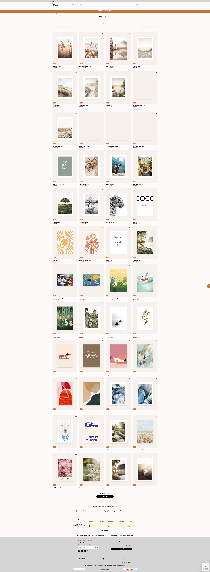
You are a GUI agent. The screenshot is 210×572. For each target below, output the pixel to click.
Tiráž (105, 565)
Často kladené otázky (126, 559)
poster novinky (81, 559)
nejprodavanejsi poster (83, 558)
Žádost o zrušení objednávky (127, 560)
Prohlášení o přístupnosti (105, 560)
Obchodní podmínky (89, 565)
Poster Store (107, 568)
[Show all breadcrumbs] (53, 13)
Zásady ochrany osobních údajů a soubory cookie (115, 565)
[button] (205, 567)
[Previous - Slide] (87, 524)
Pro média (102, 558)
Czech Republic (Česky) (79, 569)
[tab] (153, 4)
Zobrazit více (105, 496)
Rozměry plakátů (59, 13)
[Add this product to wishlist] (76, 33)
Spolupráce (103, 559)
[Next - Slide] (137, 524)
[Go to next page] (111, 501)
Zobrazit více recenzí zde (105, 530)
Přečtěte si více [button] (105, 23)
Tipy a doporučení (82, 557)
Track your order (125, 557)
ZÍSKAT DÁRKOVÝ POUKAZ (122, 548)
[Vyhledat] (137, 4)
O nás (102, 557)
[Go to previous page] (99, 501)
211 (109, 501)
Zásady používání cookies (98, 565)
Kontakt (123, 558)
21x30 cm (64, 13)
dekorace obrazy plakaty (83, 560)
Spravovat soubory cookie (126, 562)
